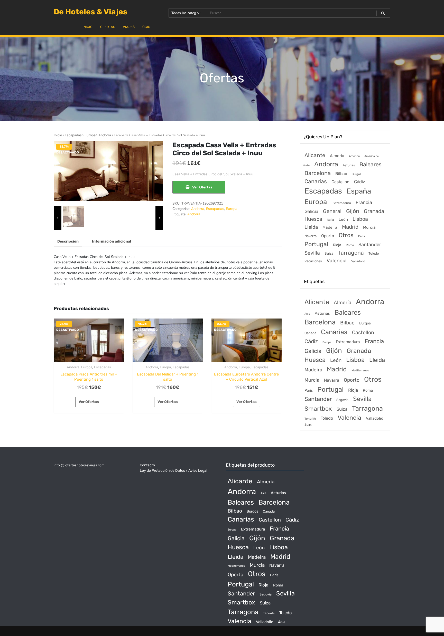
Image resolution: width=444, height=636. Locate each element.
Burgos (356, 174)
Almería (337, 155)
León (343, 219)
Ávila (308, 425)
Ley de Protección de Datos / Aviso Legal (173, 470)
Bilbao (341, 173)
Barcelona (317, 173)
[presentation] (57, 218)
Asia (307, 313)
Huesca (313, 219)
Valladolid (358, 261)
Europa (90, 135)
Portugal (316, 244)
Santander (369, 244)
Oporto (327, 235)
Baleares (370, 164)
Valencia (337, 261)
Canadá (310, 333)
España (359, 191)
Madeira (329, 227)
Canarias (315, 181)
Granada (374, 211)
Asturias (349, 165)
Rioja (337, 245)
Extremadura (341, 203)
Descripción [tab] (68, 241)
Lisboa (360, 219)
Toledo (373, 253)
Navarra (310, 236)
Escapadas (73, 135)
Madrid (350, 227)
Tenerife (310, 418)
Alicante (314, 155)
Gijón (352, 211)
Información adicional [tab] (111, 241)
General (332, 211)
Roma (350, 245)
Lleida (311, 227)
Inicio (58, 135)
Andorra (104, 135)
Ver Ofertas (202, 187)
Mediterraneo (360, 370)
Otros (346, 235)
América (354, 156)
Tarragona (351, 252)
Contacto (147, 465)
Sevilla (312, 253)
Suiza (329, 253)
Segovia (342, 400)
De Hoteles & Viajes (90, 11)
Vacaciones (313, 261)
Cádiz (359, 181)
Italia (330, 219)
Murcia (369, 227)
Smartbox (318, 408)
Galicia (311, 211)
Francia (364, 202)
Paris (361, 236)
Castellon (340, 181)
